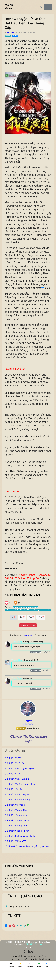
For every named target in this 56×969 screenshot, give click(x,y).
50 (30, 617)
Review (7, 36)
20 (21, 617)
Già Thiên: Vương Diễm (16, 815)
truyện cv (28, 956)
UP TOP (28, 947)
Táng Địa (10, 32)
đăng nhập (28, 635)
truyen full (16, 959)
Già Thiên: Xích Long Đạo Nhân (20, 836)
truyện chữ (44, 959)
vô (42, 288)
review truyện (45, 610)
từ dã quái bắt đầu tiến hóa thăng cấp (25, 607)
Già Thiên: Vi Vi (12, 773)
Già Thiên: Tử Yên (13, 758)
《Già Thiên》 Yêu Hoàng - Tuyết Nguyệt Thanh (28, 846)
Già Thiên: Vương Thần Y (17, 820)
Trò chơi (15, 36)
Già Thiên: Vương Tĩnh (16, 825)
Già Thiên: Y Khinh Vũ (15, 841)
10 (12, 617)
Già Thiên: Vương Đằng (16, 810)
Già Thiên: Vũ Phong (15, 804)
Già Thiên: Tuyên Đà (14, 763)
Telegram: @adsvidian (19, 906)
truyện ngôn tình (35, 884)
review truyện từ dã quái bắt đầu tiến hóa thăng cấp (22, 610)
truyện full (17, 956)
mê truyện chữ (41, 956)
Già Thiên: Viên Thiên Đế (17, 779)
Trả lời (47, 652)
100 (40, 617)
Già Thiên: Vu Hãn (13, 789)
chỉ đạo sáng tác (31, 881)
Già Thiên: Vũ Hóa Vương (17, 799)
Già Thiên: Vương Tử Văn (17, 830)
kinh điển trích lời (17, 878)
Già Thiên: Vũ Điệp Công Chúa (20, 784)
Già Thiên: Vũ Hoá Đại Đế (17, 794)
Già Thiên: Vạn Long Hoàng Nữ (20, 768)
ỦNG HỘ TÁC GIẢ (28, 625)
